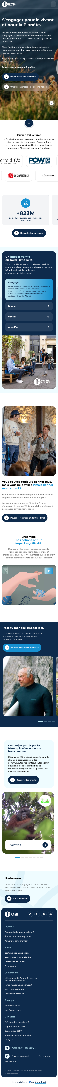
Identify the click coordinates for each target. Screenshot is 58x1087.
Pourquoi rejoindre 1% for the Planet (27, 518)
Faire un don (11, 966)
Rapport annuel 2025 (15, 1026)
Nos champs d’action (15, 989)
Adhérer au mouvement (16, 941)
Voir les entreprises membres (25, 648)
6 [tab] (38, 857)
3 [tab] (49, 721)
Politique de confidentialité (18, 1035)
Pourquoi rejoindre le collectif (19, 932)
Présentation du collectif (17, 1022)
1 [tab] (40, 721)
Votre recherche (11, 12)
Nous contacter (20, 898)
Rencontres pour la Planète (18, 957)
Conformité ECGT (13, 1031)
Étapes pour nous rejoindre (18, 936)
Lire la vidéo (51, 103)
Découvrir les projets (26, 780)
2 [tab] (45, 721)
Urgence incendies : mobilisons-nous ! (28, 87)
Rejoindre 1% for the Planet (23, 77)
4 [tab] (53, 721)
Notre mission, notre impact (18, 985)
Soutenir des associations (17, 953)
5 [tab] (34, 857)
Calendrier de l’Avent (15, 961)
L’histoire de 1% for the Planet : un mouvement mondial (21, 979)
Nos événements (13, 1010)
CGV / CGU (10, 1040)
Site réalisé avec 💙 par (29, 1082)
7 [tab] (41, 857)
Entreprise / (44, 1056)
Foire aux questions (14, 994)
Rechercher (43, 19)
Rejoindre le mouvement (31, 233)
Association (10, 1061)
